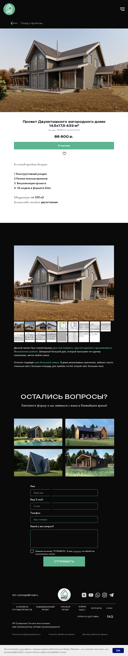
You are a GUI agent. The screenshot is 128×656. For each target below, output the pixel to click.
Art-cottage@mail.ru (25, 595)
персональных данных (45, 553)
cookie (21, 648)
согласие (77, 551)
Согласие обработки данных (61, 634)
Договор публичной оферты (95, 634)
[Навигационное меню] (122, 9)
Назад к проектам (31, 23)
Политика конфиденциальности (26, 634)
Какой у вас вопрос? (42, 526)
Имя (32, 486)
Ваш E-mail (36, 499)
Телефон (35, 513)
